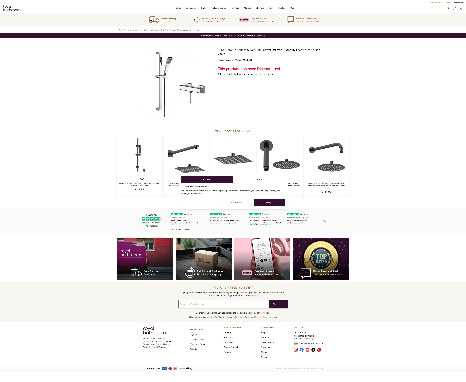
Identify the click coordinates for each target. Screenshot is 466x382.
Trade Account (458, 3)
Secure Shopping (232, 347)
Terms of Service (263, 317)
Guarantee (229, 342)
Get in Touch (300, 332)
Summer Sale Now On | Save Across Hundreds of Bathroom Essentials (233, 35)
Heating (281, 8)
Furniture (235, 8)
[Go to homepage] (157, 330)
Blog (263, 332)
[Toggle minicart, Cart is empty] (460, 8)
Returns (227, 337)
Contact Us (448, 3)
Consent (207, 179)
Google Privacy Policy (240, 317)
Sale (292, 8)
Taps (271, 8)
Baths (204, 8)
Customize (236, 202)
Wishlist (193, 349)
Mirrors (247, 8)
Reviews (227, 352)
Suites (178, 8)
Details (259, 179)
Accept (269, 202)
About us (265, 337)
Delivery (227, 332)
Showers (260, 8)
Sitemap (264, 352)
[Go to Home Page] (120, 29)
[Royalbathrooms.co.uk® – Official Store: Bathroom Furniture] (12, 8)
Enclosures (191, 8)
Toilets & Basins (218, 8)
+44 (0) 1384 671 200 (304, 336)
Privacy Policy (267, 342)
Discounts (265, 347)
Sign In (193, 334)
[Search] (449, 8)
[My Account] (455, 8)
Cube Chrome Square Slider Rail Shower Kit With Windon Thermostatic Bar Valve (161, 30)
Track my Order (197, 344)
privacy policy (263, 313)
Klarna (264, 357)
